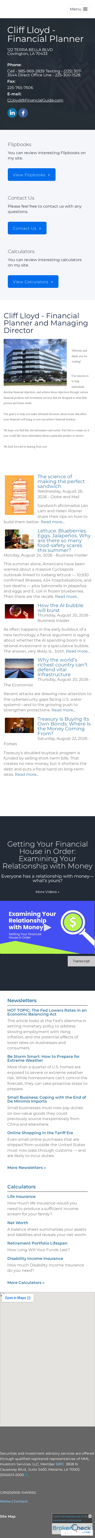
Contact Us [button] (25, 228)
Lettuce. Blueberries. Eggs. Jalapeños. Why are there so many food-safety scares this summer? (64, 540)
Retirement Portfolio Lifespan (37, 1243)
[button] (78, 9)
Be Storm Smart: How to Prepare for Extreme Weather (43, 1058)
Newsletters (22, 1000)
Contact (21, 1501)
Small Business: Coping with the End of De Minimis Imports (46, 1099)
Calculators (21, 1187)
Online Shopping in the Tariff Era (40, 1133)
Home (5, 1501)
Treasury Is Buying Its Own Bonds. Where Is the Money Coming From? (64, 726)
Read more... (53, 522)
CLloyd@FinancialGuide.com (35, 100)
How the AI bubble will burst (60, 607)
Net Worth (17, 1222)
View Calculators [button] (30, 282)
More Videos (47, 891)
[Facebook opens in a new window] (23, 113)
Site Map (8, 1516)
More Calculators (26, 1282)
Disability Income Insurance (35, 1258)
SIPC (60, 1464)
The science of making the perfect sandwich (61, 481)
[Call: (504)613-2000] (26, 1475)
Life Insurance (21, 1196)
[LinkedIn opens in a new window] (12, 113)
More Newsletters (26, 1167)
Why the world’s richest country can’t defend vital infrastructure (62, 667)
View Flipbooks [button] (29, 175)
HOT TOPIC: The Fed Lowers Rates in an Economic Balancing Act (47, 1012)
